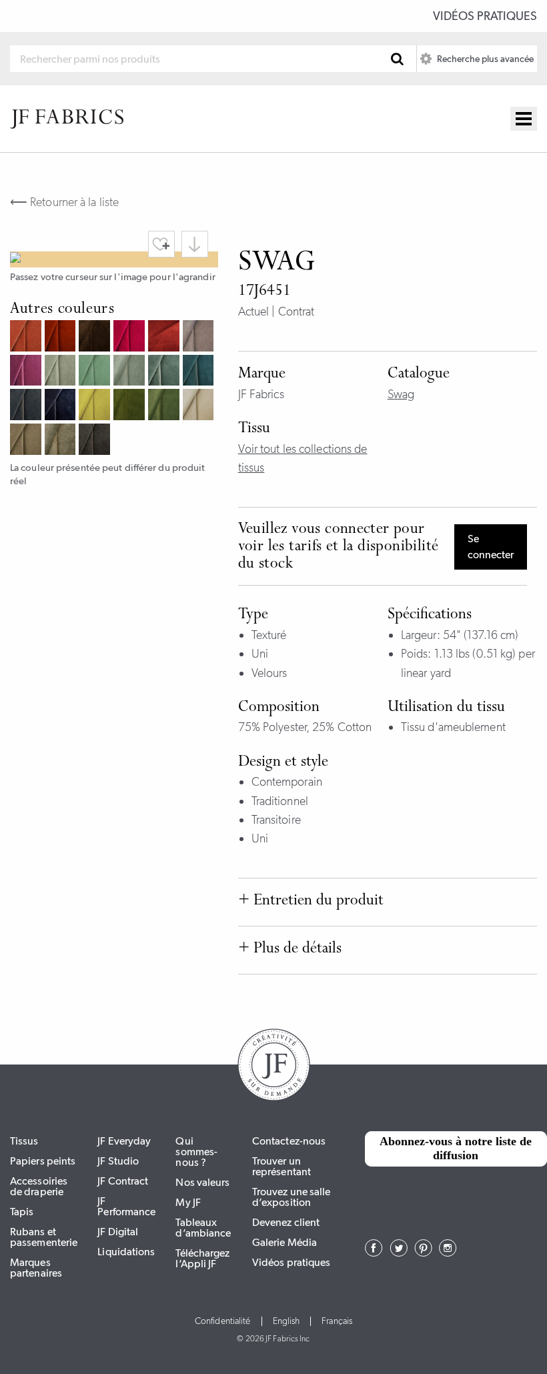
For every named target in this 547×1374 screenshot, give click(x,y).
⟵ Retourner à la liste (64, 202)
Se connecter (491, 546)
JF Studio (118, 1161)
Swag (401, 394)
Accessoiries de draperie (38, 1186)
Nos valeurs (202, 1182)
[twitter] (399, 1252)
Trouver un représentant (281, 1166)
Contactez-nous (289, 1141)
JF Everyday (124, 1141)
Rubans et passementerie (43, 1237)
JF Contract (122, 1181)
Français (337, 1321)
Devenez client (286, 1222)
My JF (188, 1202)
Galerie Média (284, 1242)
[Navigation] (524, 118)
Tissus (24, 1141)
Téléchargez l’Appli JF (202, 1258)
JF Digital (117, 1231)
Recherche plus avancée (484, 58)
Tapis (22, 1211)
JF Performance (126, 1206)
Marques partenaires (36, 1267)
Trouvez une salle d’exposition (291, 1197)
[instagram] (448, 1252)
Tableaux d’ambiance (203, 1227)
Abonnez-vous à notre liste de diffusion (456, 1149)
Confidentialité (223, 1321)
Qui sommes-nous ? (196, 1152)
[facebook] (374, 1252)
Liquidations (126, 1251)
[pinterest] (423, 1252)
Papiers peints (42, 1161)
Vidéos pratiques (485, 16)
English (286, 1321)
